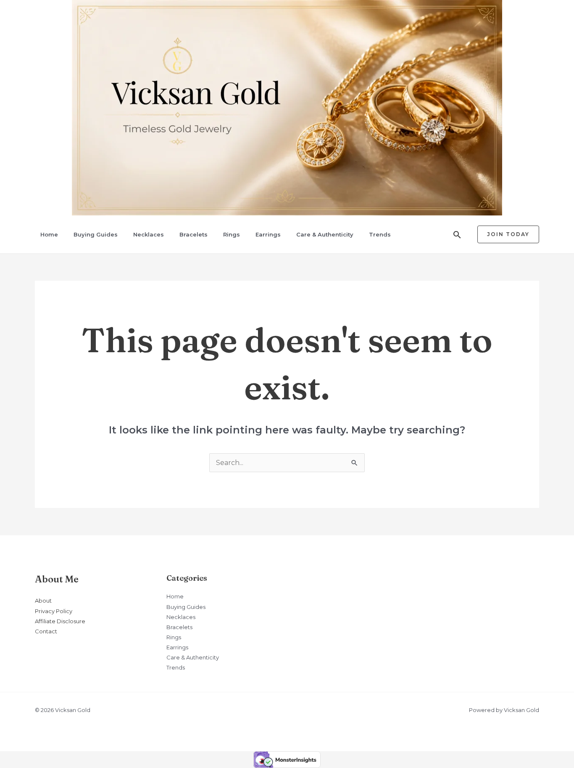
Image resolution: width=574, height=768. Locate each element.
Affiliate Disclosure (60, 621)
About (43, 600)
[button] (457, 234)
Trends (380, 234)
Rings (231, 234)
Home (49, 234)
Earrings (268, 234)
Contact (46, 631)
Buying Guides (96, 234)
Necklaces (148, 234)
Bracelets (193, 234)
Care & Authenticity (324, 234)
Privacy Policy (53, 611)
